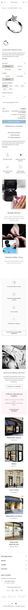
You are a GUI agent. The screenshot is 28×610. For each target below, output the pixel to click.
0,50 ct (5, 89)
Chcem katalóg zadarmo (14, 410)
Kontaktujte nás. (22, 118)
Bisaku (4, 8)
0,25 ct (5, 86)
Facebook (12, 604)
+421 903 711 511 (9, 581)
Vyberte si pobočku (14, 386)
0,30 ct (10, 86)
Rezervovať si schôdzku (14, 126)
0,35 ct (16, 86)
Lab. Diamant (20, 76)
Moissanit (8, 79)
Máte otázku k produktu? (14, 132)
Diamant (8, 76)
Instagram (16, 604)
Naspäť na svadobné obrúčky (14, 332)
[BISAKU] (14, 2)
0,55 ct (10, 89)
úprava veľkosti (10, 102)
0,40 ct (22, 86)
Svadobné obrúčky (12, 8)
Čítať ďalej (4, 58)
